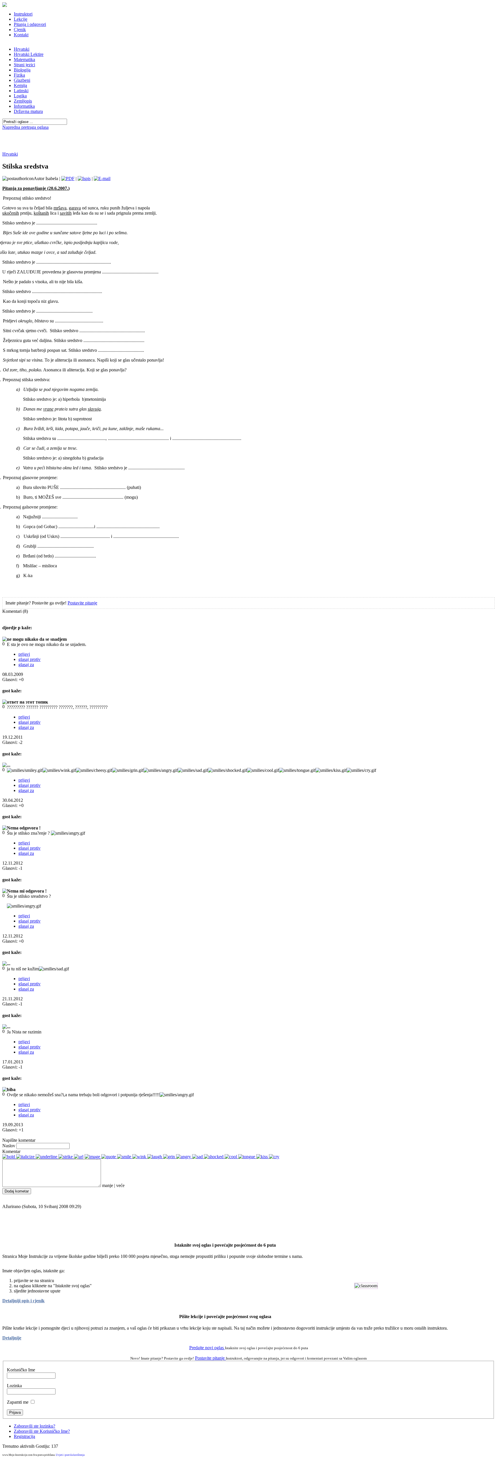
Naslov (8, 1145)
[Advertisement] (248, 132)
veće (120, 1185)
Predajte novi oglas (207, 1347)
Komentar (11, 1151)
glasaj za (26, 664)
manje (107, 1185)
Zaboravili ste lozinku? (34, 1426)
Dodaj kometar (17, 1191)
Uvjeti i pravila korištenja (70, 1455)
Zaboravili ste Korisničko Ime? (42, 1431)
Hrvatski (10, 154)
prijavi (24, 654)
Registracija (24, 1436)
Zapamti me (17, 1402)
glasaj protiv (29, 659)
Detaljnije (11, 1337)
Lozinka (14, 1385)
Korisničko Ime (21, 1369)
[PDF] (67, 178)
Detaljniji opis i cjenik (23, 1300)
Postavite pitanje (82, 602)
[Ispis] (84, 178)
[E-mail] (102, 178)
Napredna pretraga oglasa (25, 127)
